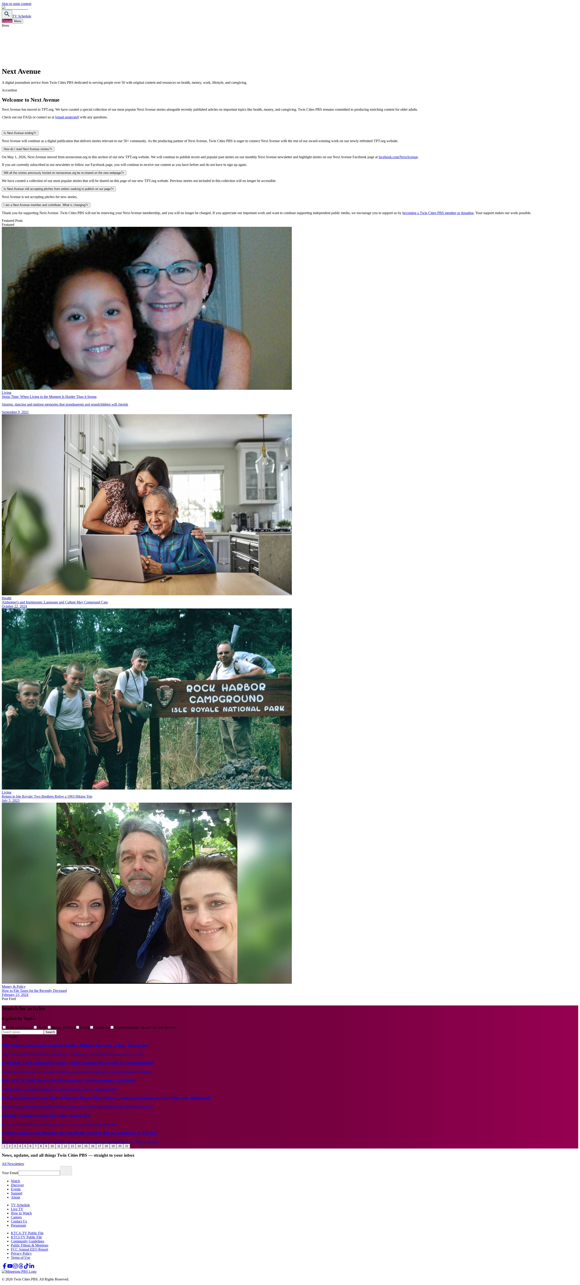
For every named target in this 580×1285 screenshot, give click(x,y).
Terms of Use (20, 1257)
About (15, 1197)
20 (119, 1146)
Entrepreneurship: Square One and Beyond (145, 1027)
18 (106, 1146)
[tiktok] (26, 1267)
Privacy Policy (21, 1253)
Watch (15, 1181)
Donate (7, 21)
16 (92, 1146)
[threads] (21, 1267)
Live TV (17, 1209)
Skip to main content (16, 4)
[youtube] (10, 1267)
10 (52, 1146)
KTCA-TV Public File (27, 1233)
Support (16, 1193)
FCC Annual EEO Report (29, 1249)
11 (58, 1146)
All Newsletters (13, 1164)
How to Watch (21, 1213)
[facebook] (4, 1267)
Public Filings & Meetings (29, 1245)
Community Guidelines (27, 1241)
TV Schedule (21, 16)
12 (65, 1146)
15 (85, 1146)
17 (99, 1146)
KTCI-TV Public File (26, 1237)
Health (42, 1027)
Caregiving (102, 1027)
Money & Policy (63, 1027)
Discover (17, 1185)
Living (84, 1027)
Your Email (10, 1173)
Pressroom (18, 1225)
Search (50, 1032)
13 (72, 1146)
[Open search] (7, 14)
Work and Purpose (19, 1027)
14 (79, 1146)
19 (113, 1146)
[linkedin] (31, 1267)
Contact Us (19, 1221)
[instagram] (15, 1267)
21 (126, 1146)
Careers (16, 1217)
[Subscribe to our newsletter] (66, 1170)
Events (16, 1189)
